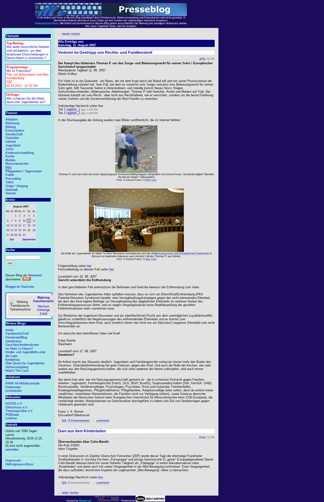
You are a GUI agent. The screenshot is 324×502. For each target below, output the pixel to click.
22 (15, 230)
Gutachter (12, 138)
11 (29, 220)
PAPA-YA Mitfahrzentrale (22, 383)
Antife (9, 330)
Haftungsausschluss (19, 464)
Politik (9, 175)
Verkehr (10, 193)
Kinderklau (12, 359)
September (29, 239)
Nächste (43, 306)
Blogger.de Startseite (19, 286)
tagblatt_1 (73, 109)
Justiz (9, 149)
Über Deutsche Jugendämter (25, 363)
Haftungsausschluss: (47, 23)
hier (89, 266)
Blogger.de (85, 500)
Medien (10, 160)
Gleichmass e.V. (16, 407)
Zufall (43, 313)
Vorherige (43, 310)
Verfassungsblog (16, 367)
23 (19, 230)
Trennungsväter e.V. (19, 411)
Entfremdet (13, 387)
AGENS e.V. (14, 403)
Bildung (10, 127)
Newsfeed (35, 275)
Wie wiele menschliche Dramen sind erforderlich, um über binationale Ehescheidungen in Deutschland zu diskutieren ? (27, 52)
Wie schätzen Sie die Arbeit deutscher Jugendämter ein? (25, 100)
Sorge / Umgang (16, 186)
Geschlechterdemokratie (22, 345)
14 (11, 225)
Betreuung (12, 123)
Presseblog (13, 178)
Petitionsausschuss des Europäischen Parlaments (180, 253)
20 (7, 230)
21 (11, 230)
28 (11, 234)
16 (19, 225)
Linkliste (11, 418)
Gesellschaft (14, 134)
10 (24, 220)
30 (19, 234)
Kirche (9, 156)
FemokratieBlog (16, 337)
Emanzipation (14, 130)
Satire (9, 182)
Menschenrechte (16, 163)
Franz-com (149, 179)
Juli (11, 239)
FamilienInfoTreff (17, 333)
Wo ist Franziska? (18, 71)
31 (24, 234)
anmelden (12, 449)
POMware (12, 414)
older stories (70, 492)
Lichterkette (13, 390)
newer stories (71, 34)
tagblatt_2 (73, 113)
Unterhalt (11, 190)
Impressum (13, 460)
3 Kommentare (79, 420)
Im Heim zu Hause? (19, 348)
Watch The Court (17, 370)
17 (24, 225)
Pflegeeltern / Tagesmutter (23, 171)
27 (7, 234)
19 (33, 225)
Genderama (13, 341)
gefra (202, 58)
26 (33, 230)
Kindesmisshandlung (19, 153)
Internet (10, 141)
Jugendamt (13, 145)
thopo (202, 437)
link (64, 420)
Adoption (11, 119)
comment (102, 420)
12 (33, 220)
